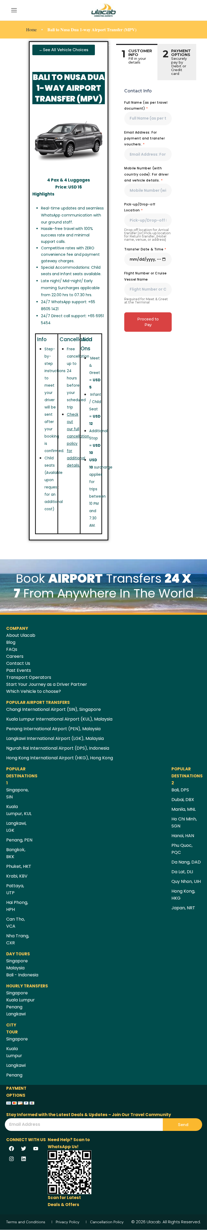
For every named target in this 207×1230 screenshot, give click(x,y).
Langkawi (16, 1014)
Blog (10, 642)
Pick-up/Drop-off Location (140, 207)
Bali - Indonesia (22, 975)
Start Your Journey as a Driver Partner (46, 684)
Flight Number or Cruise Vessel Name (145, 276)
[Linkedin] (23, 1159)
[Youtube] (35, 1148)
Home (31, 29)
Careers (14, 656)
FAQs (11, 649)
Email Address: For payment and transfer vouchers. (144, 138)
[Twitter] (23, 1148)
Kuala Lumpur (20, 1000)
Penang (14, 1007)
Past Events (18, 670)
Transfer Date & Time (145, 249)
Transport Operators (28, 677)
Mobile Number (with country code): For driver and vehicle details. (146, 174)
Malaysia (15, 968)
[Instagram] (11, 1159)
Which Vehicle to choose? (33, 691)
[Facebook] (11, 1148)
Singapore (17, 961)
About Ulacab (20, 635)
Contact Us (18, 663)
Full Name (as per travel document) (145, 105)
